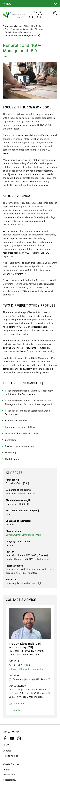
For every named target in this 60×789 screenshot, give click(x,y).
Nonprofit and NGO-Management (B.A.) (22, 35)
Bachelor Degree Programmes (18, 32)
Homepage (18, 703)
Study (38, 26)
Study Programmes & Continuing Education (24, 29)
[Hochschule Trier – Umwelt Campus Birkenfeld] (25, 14)
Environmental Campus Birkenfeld (18, 26)
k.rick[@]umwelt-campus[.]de (28, 669)
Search (54, 13)
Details (16, 710)
